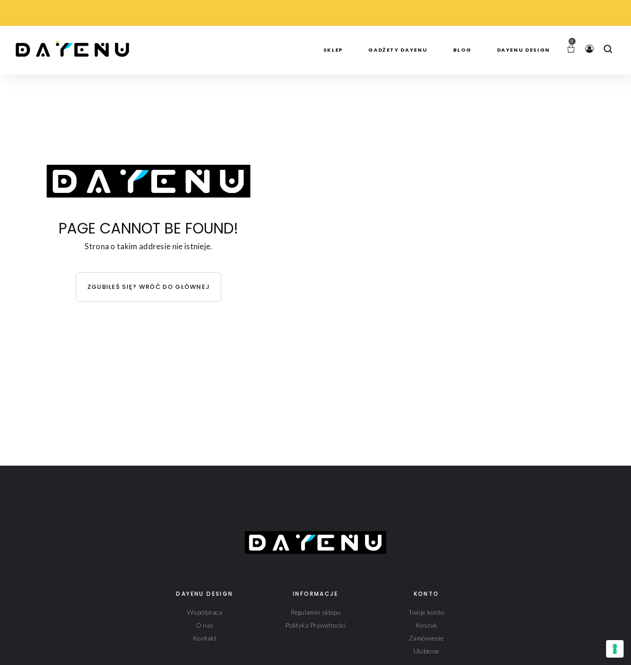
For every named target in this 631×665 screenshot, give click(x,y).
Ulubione (426, 651)
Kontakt (205, 638)
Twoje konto (426, 612)
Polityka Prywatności (315, 625)
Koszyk (426, 625)
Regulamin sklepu (316, 612)
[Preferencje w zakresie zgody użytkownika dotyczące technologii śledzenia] (615, 649)
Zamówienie (426, 638)
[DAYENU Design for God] (75, 46)
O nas (205, 625)
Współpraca (204, 612)
